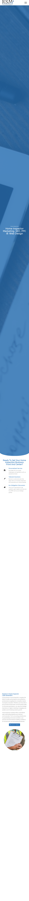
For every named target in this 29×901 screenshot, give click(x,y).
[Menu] (25, 2)
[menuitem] (25, 2)
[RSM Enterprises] (12, 2)
